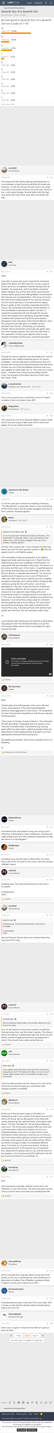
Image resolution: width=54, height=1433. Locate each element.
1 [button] (5, 56)
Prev (19, 1336)
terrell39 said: (8, 1019)
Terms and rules (8, 1414)
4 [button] (5, 48)
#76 (51, 1109)
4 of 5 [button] (27, 1336)
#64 (51, 393)
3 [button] (5, 40)
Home (36, 1414)
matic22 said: (8, 920)
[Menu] (3, 2)
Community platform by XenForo (22, 1418)
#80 (51, 1323)
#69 (51, 696)
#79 (51, 1298)
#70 (51, 827)
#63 (51, 352)
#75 (51, 1061)
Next (35, 1336)
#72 (51, 880)
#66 (51, 499)
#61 (51, 177)
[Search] (51, 3)
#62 (51, 272)
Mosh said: (7, 1066)
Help (30, 1414)
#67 (51, 527)
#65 (51, 416)
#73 (51, 915)
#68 (51, 644)
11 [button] (5, 31)
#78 (51, 1271)
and (16, 752)
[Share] (47, 177)
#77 (51, 1177)
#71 (51, 855)
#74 (51, 1014)
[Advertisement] (27, 136)
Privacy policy (21, 1414)
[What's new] (46, 3)
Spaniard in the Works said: (13, 532)
